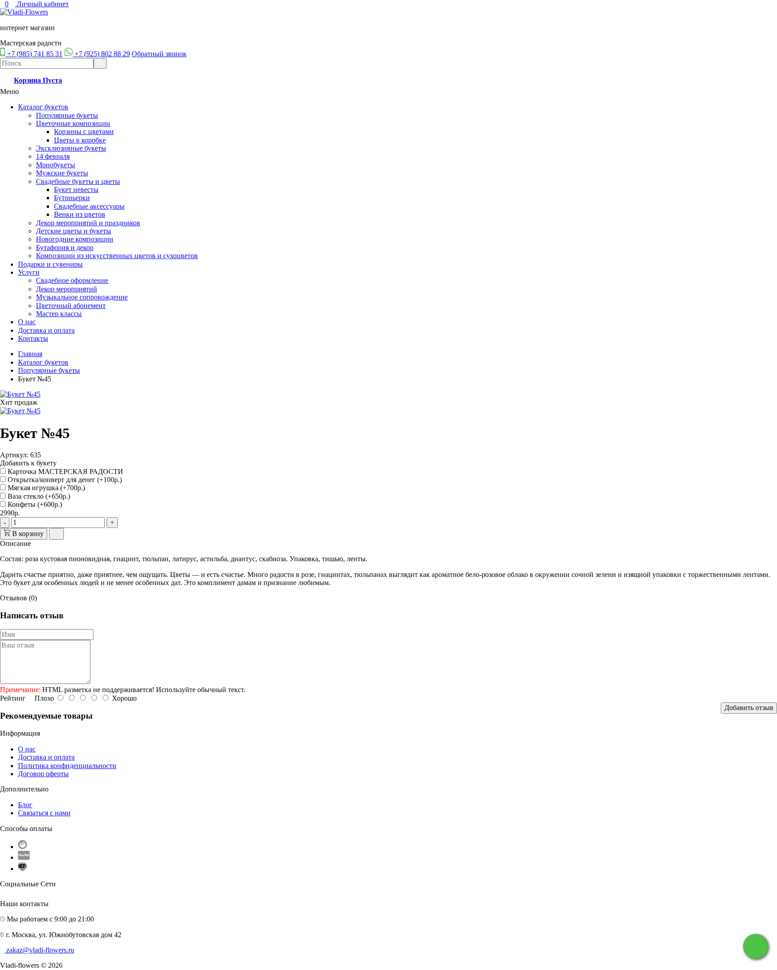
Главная (30, 354)
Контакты (33, 338)
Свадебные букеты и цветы (78, 181)
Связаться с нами (44, 813)
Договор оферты (43, 774)
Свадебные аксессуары (89, 206)
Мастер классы (59, 313)
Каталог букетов (43, 107)
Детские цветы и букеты (73, 231)
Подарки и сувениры (50, 264)
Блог (25, 805)
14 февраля (53, 156)
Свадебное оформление (72, 280)
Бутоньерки (72, 197)
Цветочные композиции (73, 123)
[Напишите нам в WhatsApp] (755, 946)
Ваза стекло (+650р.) (38, 496)
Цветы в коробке (80, 140)
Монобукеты (55, 165)
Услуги (29, 272)
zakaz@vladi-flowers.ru (40, 950)
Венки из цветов (79, 214)
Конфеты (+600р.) (34, 504)
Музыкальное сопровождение (82, 297)
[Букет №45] (20, 394)
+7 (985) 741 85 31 (35, 54)
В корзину (27, 533)
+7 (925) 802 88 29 (102, 54)
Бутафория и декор (65, 247)
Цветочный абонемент (71, 305)
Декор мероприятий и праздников (88, 223)
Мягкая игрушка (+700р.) (45, 488)
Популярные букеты (67, 115)
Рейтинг (13, 698)
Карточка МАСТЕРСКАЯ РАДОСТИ (64, 471)
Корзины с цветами (84, 131)
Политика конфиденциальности (67, 765)
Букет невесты (76, 189)
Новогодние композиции (74, 239)
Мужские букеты (62, 173)
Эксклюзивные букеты (71, 148)
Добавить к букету (28, 463)
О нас (27, 322)
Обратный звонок (159, 54)
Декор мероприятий (66, 289)
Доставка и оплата (46, 330)
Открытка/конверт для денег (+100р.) (64, 479)
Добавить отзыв (748, 707)
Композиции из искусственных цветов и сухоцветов (117, 255)
